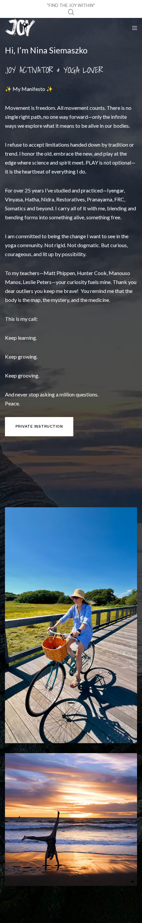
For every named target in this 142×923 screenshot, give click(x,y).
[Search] (71, 12)
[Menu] (132, 28)
